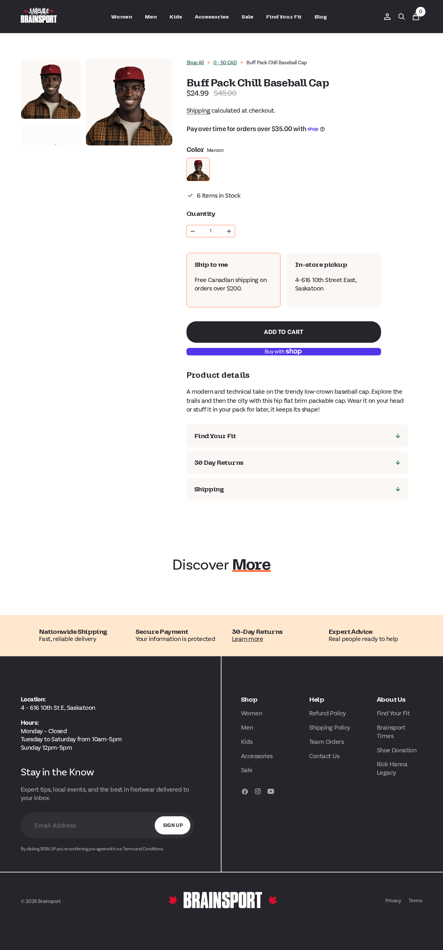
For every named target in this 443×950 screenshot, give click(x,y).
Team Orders (326, 742)
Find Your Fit (393, 713)
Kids (247, 742)
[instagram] (258, 794)
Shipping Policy (329, 727)
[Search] (401, 16)
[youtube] (271, 794)
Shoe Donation (396, 750)
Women (251, 713)
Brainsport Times (391, 731)
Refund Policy (327, 713)
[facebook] (245, 794)
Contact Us (324, 756)
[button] (387, 16)
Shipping (198, 110)
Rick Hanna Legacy (392, 768)
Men (247, 727)
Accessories (256, 756)
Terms (415, 900)
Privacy (393, 900)
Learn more (247, 639)
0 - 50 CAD (225, 62)
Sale (247, 770)
